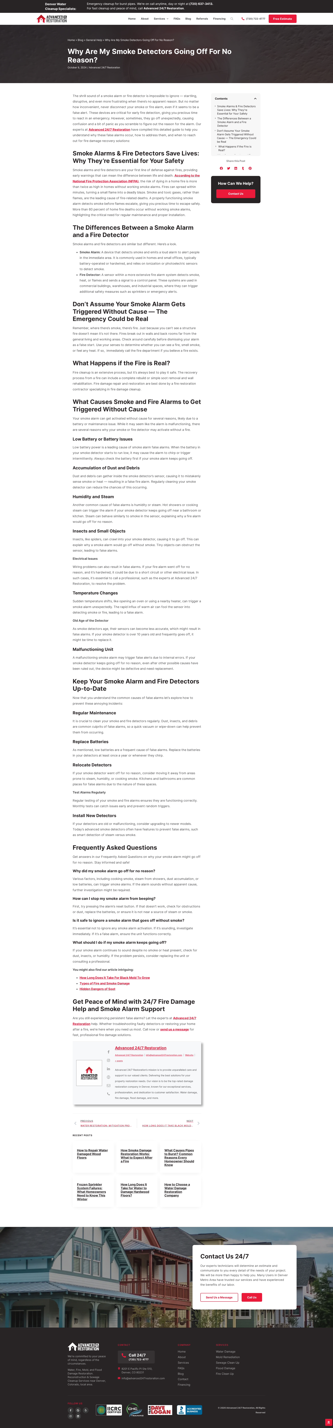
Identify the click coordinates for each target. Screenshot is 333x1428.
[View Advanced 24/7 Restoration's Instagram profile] (109, 1060)
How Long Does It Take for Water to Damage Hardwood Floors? (135, 1190)
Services (159, 18)
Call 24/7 (137, 1355)
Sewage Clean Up (227, 1362)
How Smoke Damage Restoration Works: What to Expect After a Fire (136, 1155)
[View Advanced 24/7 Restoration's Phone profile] (109, 1094)
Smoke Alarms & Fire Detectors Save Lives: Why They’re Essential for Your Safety (236, 110)
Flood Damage (225, 1368)
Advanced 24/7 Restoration (109, 129)
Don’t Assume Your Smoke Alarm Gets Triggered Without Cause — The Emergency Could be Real (236, 136)
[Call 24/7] (124, 1355)
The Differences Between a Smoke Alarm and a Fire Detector (234, 122)
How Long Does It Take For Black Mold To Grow (115, 977)
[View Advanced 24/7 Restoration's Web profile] (109, 1077)
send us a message (174, 1029)
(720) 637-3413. (201, 4)
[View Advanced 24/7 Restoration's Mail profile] (109, 1085)
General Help (94, 40)
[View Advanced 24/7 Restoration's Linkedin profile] (109, 1069)
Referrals (202, 18)
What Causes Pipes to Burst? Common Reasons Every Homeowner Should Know (179, 1157)
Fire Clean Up (225, 1373)
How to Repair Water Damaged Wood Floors (92, 1153)
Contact (183, 1379)
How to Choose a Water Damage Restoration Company (177, 1190)
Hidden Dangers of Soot (97, 989)
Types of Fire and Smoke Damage (105, 983)
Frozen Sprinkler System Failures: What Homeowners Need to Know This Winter (91, 1192)
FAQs (177, 18)
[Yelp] (86, 1410)
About (145, 18)
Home (132, 18)
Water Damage (225, 1351)
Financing (219, 18)
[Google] (78, 1410)
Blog (188, 18)
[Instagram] (71, 1416)
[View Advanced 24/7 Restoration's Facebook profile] (109, 1052)
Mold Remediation (228, 1357)
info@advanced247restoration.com (164, 1055)
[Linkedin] (78, 1416)
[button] (231, 18)
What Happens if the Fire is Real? (234, 148)
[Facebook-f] (71, 1410)
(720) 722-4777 (139, 1359)
